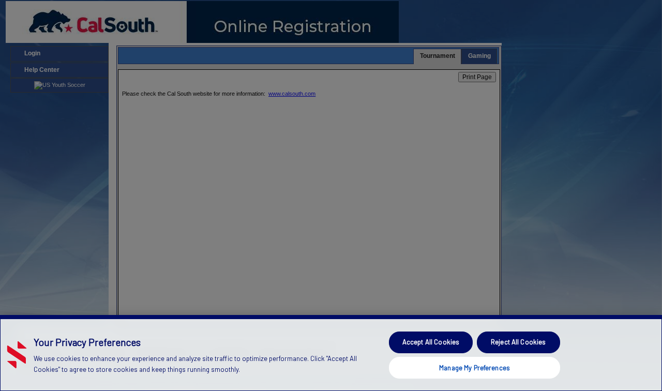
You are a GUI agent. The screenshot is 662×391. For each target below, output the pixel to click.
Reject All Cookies (518, 342)
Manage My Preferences (474, 367)
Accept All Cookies (430, 342)
